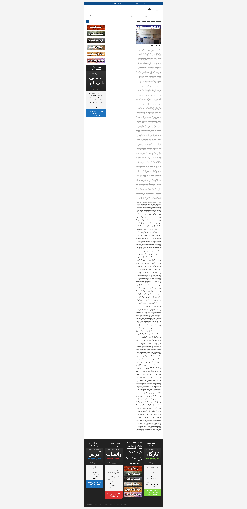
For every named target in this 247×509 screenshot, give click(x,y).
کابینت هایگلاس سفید (146, 190)
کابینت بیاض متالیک (147, 69)
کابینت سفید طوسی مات (155, 116)
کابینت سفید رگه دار (146, 100)
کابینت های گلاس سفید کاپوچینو (145, 174)
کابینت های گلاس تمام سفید (151, 157)
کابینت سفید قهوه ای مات (151, 123)
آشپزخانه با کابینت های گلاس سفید (153, 48)
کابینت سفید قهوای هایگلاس (152, 121)
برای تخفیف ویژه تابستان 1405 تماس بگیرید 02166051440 (96, 113)
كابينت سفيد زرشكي (153, 64)
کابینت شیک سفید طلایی (143, 149)
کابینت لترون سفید (148, 154)
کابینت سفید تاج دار (145, 90)
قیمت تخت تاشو (132, 3)
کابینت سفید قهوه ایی (154, 125)
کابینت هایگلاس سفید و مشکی (148, 193)
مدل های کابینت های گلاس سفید (154, 202)
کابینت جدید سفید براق (155, 72)
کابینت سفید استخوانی (147, 78)
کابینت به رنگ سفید (153, 69)
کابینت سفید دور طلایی (150, 99)
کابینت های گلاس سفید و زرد (148, 181)
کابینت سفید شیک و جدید (145, 111)
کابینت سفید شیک (153, 111)
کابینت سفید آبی (144, 77)
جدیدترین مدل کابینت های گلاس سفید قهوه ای (151, 53)
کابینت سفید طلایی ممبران (146, 114)
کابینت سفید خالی (149, 95)
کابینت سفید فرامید (153, 118)
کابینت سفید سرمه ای (145, 107)
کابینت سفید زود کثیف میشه (148, 104)
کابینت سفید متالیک (155, 45)
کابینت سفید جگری (148, 93)
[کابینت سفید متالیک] (148, 34)
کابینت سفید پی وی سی (152, 90)
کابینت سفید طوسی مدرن (147, 116)
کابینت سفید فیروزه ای (149, 120)
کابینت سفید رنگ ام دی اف (155, 102)
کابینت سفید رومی (156, 103)
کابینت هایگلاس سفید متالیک (152, 192)
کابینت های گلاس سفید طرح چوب (143, 170)
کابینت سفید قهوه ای (145, 121)
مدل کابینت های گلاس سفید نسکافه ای (153, 201)
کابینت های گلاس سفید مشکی (149, 177)
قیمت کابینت (145, 3)
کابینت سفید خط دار (142, 95)
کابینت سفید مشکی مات (153, 134)
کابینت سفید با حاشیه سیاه (153, 84)
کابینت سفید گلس (150, 130)
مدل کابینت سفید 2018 (155, 195)
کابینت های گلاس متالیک (145, 188)
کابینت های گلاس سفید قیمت (155, 174)
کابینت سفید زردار (145, 103)
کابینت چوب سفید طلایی (147, 73)
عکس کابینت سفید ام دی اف (148, 59)
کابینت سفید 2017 (151, 77)
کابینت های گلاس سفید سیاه (154, 167)
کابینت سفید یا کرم (146, 147)
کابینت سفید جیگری (142, 93)
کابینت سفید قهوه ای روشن (153, 122)
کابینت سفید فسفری (147, 118)
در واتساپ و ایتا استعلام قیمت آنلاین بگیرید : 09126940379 (113, 494)
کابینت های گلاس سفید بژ (153, 161)
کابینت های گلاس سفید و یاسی (151, 186)
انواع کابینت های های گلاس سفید (143, 49)
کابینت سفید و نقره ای (142, 145)
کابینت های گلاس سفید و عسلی (144, 184)
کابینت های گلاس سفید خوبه (148, 162)
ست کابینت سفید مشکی (149, 57)
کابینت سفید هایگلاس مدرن (145, 141)
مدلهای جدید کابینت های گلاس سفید (143, 202)
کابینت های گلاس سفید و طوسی (154, 184)
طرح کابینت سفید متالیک (144, 58)
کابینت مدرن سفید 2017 (155, 156)
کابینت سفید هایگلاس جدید (149, 140)
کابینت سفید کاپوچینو (147, 125)
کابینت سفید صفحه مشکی (154, 113)
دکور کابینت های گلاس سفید (148, 55)
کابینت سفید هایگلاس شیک (154, 141)
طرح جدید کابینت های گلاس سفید (153, 58)
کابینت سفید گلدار (156, 130)
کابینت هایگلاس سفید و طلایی (143, 192)
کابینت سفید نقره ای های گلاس (146, 136)
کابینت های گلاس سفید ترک (144, 161)
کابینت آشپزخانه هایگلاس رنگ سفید (147, 67)
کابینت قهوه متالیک (144, 152)
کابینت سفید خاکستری (155, 95)
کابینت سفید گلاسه (147, 129)
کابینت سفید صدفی (147, 112)
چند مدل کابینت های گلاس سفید (148, 54)
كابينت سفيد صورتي (147, 64)
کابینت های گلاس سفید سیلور (144, 167)
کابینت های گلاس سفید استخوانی (144, 158)
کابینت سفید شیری (142, 109)
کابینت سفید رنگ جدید (147, 102)
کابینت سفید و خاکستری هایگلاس (147, 143)
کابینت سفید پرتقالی (157, 89)
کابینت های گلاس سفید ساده (148, 166)
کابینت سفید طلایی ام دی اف (154, 114)
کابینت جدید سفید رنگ (147, 72)
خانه (149, 3)
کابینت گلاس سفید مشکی (156, 154)
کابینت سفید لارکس (144, 130)
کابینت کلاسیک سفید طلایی (148, 153)
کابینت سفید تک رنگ (150, 91)
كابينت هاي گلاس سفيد (154, 66)
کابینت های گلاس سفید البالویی (148, 159)
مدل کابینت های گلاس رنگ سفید (153, 198)
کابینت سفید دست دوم (153, 98)
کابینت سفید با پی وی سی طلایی (154, 81)
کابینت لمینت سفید (142, 154)
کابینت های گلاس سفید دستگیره (152, 163)
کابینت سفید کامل (155, 126)
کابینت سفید (156, 77)
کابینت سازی (154, 8)
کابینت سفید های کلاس (152, 139)
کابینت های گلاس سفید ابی (154, 158)
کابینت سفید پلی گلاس (142, 89)
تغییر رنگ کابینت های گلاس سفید (153, 51)
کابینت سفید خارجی (147, 94)
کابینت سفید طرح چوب (146, 113)
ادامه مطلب (158, 434)
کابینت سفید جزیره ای (155, 93)
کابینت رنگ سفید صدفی (155, 75)
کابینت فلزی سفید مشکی (151, 152)
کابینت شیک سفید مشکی (150, 150)
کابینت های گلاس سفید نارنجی (151, 179)
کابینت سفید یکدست (143, 148)
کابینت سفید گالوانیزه (142, 127)
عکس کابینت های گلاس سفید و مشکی (147, 63)
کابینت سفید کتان (149, 126)
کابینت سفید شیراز (149, 109)
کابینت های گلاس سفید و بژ (144, 180)
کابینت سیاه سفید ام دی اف (152, 149)
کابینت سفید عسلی (148, 117)
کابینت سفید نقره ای (149, 135)
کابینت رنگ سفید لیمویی (155, 76)
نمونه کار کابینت (125, 3)
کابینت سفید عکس (142, 117)
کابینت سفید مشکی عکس (145, 132)
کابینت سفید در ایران (145, 96)
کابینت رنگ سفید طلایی (147, 75)
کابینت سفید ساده (150, 105)
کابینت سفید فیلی (143, 120)
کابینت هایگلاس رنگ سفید (154, 190)
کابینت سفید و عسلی (148, 144)
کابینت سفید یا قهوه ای (153, 147)
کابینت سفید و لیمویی (156, 145)
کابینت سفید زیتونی (156, 105)
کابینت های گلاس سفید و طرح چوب (153, 183)
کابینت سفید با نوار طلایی (150, 85)
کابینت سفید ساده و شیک (142, 105)
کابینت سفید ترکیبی (156, 91)
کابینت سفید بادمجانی (154, 86)
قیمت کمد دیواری (139, 3)
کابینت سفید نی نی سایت (142, 138)
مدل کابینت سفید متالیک (147, 197)
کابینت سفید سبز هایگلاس (153, 107)
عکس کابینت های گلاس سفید (145, 60)
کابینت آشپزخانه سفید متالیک (145, 66)
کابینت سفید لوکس (156, 131)
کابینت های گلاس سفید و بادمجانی (154, 180)
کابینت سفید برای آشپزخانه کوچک (146, 87)
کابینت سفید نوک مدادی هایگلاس (152, 138)
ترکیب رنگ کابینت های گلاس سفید (150, 50)
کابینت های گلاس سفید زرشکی (144, 165)
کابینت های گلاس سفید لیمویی (154, 176)
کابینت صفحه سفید (143, 150)
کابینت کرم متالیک (156, 153)
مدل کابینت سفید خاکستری (146, 195)
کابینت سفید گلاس (154, 129)
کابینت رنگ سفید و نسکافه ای (146, 76)
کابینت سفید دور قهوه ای (142, 99)
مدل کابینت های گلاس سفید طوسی (153, 199)
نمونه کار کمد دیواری (117, 3)
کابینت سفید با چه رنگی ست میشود (153, 82)
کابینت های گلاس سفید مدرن (144, 176)
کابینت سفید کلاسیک (149, 127)
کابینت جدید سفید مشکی (155, 73)
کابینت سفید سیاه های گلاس (147, 108)
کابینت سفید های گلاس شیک (143, 139)
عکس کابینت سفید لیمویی (155, 60)
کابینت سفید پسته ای (150, 89)
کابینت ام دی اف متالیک (147, 68)
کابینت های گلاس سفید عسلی (152, 172)
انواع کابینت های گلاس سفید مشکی (154, 49)
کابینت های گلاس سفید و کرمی (147, 185)
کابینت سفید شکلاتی (155, 109)
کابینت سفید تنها (143, 91)
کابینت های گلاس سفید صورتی (154, 170)
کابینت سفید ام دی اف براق (146, 80)
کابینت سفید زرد (150, 103)
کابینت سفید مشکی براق (153, 132)
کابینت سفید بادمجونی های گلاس (145, 86)
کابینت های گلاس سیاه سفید (154, 188)
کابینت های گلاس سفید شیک (150, 168)
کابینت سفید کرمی (156, 127)
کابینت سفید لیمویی (149, 131)
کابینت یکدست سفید (155, 194)
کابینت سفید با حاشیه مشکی (144, 84)
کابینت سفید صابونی (153, 112)
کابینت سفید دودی (157, 99)
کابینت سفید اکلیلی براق (155, 80)
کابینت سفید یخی (149, 148)
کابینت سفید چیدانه (153, 94)
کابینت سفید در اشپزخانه (153, 96)
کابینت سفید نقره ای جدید (155, 136)
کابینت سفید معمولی (146, 134)
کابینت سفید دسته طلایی (146, 98)
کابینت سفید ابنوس (155, 78)
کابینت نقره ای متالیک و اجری (145, 156)
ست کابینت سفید (156, 57)
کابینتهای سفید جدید (148, 194)
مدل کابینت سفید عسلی (155, 197)
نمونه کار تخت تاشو (110, 3)
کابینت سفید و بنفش (156, 143)
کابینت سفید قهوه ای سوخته (143, 122)
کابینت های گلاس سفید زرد (153, 165)
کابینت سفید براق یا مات (155, 87)
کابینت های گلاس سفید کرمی (149, 175)
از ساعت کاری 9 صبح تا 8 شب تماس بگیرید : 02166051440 (152, 492)
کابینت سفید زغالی (156, 104)
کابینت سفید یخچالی (156, 148)
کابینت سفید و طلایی (154, 144)
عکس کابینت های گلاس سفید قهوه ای (147, 62)
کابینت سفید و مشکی (149, 145)
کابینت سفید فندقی (156, 120)
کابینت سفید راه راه (152, 100)
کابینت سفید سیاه (155, 108)
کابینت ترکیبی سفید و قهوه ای (145, 71)
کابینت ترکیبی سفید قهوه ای (154, 71)
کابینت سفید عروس (154, 117)
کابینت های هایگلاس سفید (150, 189)
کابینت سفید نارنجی (156, 135)
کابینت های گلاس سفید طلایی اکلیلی (148, 171)
